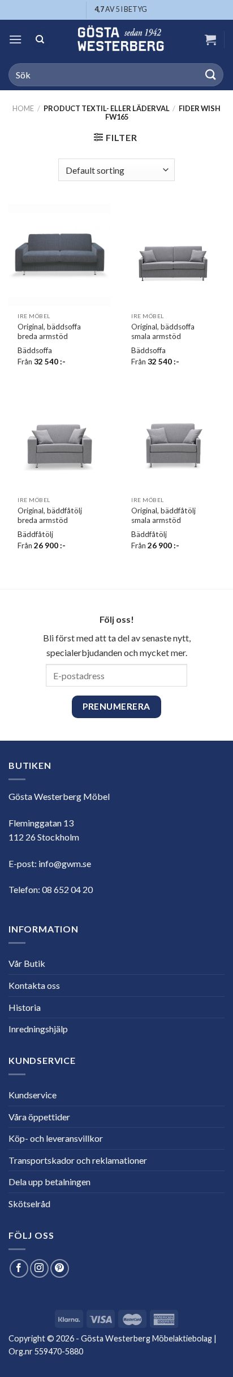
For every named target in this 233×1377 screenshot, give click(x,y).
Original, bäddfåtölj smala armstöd (163, 515)
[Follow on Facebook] (19, 1268)
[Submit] (211, 75)
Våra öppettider (39, 1116)
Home (23, 108)
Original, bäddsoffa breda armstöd (49, 331)
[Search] (40, 39)
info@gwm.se (64, 863)
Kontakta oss (34, 985)
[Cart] (210, 39)
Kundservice (32, 1094)
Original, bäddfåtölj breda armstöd (50, 515)
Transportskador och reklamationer (77, 1160)
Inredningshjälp (38, 1028)
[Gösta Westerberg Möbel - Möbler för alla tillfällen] (120, 39)
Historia (24, 1007)
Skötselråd (29, 1203)
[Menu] (15, 39)
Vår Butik (26, 963)
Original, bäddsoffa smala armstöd (163, 331)
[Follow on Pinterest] (59, 1268)
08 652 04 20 (67, 889)
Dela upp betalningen (49, 1181)
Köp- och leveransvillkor (55, 1138)
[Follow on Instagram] (39, 1268)
